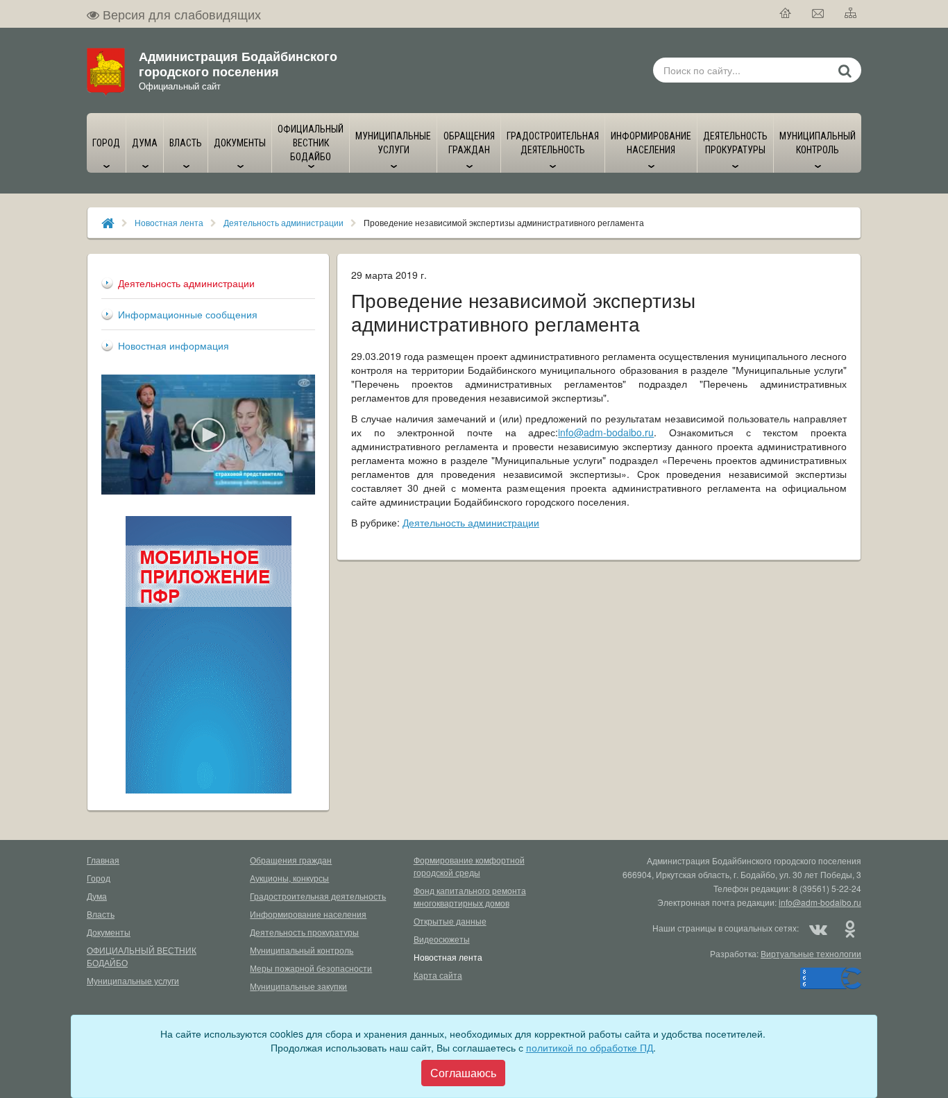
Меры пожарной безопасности (311, 968)
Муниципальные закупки (298, 986)
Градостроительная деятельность (318, 896)
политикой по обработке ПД (589, 1047)
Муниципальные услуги (133, 980)
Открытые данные (450, 921)
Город (98, 878)
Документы (108, 932)
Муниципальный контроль (301, 950)
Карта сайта (438, 975)
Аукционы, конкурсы (289, 878)
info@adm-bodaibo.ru (606, 432)
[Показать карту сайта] (851, 14)
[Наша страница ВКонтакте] (818, 928)
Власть (101, 914)
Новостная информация (173, 345)
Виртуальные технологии (811, 953)
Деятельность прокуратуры (304, 932)
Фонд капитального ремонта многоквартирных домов (470, 896)
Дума (97, 896)
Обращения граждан (291, 860)
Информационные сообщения (187, 314)
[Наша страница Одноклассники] (849, 928)
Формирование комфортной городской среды (469, 866)
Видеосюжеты (442, 939)
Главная (103, 860)
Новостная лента (169, 222)
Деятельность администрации (283, 222)
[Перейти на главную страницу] (786, 14)
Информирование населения (308, 914)
